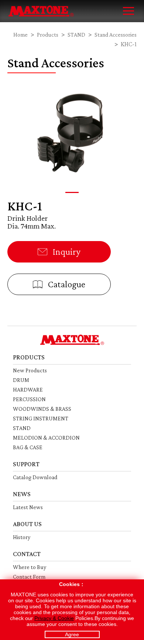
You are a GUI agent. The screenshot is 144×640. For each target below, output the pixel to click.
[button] (72, 192)
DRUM (21, 380)
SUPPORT (26, 464)
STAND (76, 34)
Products (47, 34)
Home (20, 34)
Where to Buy (29, 567)
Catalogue (65, 284)
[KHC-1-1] (72, 131)
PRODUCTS (29, 357)
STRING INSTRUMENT (40, 418)
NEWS (22, 494)
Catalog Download (35, 477)
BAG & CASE (27, 447)
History (21, 537)
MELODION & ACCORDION (46, 437)
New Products (30, 370)
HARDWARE (28, 389)
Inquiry (65, 252)
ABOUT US (27, 524)
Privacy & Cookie (54, 618)
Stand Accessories (116, 34)
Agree (72, 634)
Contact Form (29, 576)
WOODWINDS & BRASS (42, 409)
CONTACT (27, 554)
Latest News (28, 507)
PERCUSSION (29, 399)
